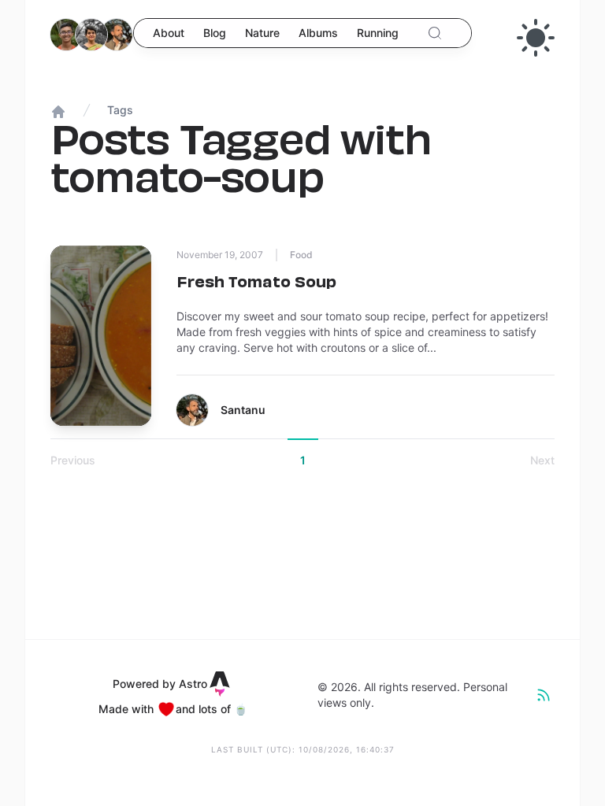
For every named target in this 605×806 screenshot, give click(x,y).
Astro (193, 683)
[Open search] (435, 33)
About (168, 32)
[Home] (85, 40)
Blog (214, 32)
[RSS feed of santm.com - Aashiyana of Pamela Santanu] (543, 695)
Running (378, 32)
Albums (318, 32)
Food (301, 255)
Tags (120, 109)
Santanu (243, 409)
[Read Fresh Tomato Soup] (100, 336)
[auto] (536, 38)
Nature (262, 32)
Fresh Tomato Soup (256, 281)
